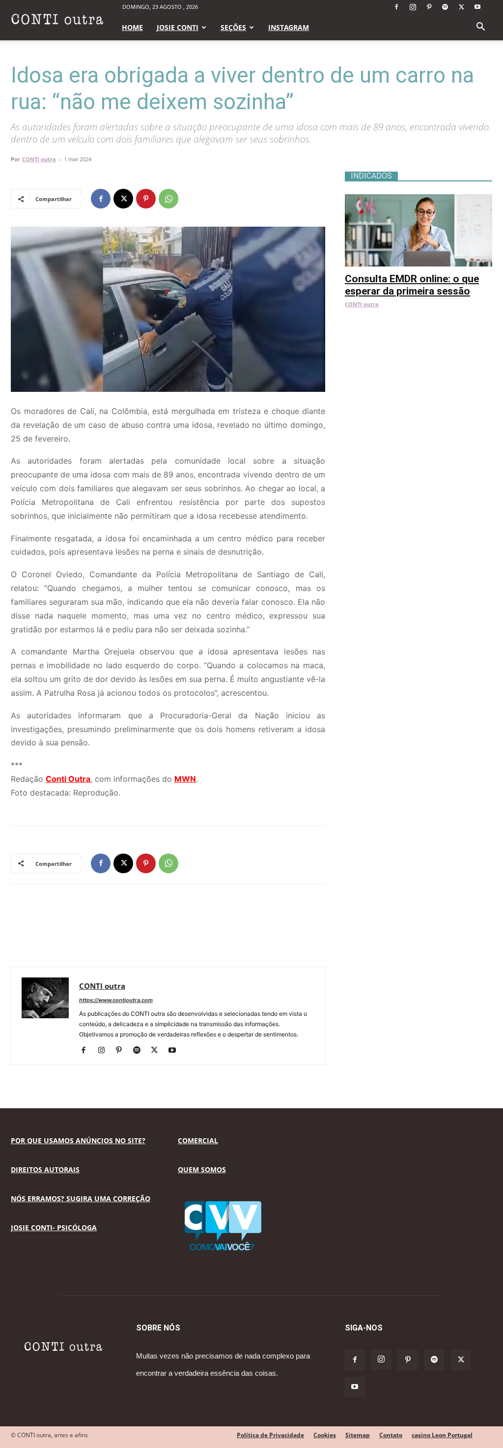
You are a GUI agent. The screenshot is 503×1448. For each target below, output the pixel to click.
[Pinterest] (428, 7)
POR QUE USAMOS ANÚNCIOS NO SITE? (78, 1140)
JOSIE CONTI (177, 27)
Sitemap (357, 1435)
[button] (480, 27)
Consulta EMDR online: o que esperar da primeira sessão (412, 285)
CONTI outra (39, 159)
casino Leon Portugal (442, 1435)
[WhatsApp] (168, 198)
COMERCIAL (198, 1140)
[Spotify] (445, 7)
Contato (390, 1435)
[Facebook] (396, 7)
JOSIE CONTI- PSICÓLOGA (54, 1227)
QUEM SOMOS (202, 1169)
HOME (132, 27)
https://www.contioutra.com (116, 1000)
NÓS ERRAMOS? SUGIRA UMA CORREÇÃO (80, 1198)
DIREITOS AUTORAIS (45, 1169)
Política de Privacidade (270, 1435)
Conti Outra (68, 779)
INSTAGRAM (288, 27)
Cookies (324, 1435)
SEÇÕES (233, 27)
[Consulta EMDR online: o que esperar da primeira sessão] (418, 199)
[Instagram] (412, 7)
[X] (461, 7)
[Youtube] (477, 7)
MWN (185, 779)
